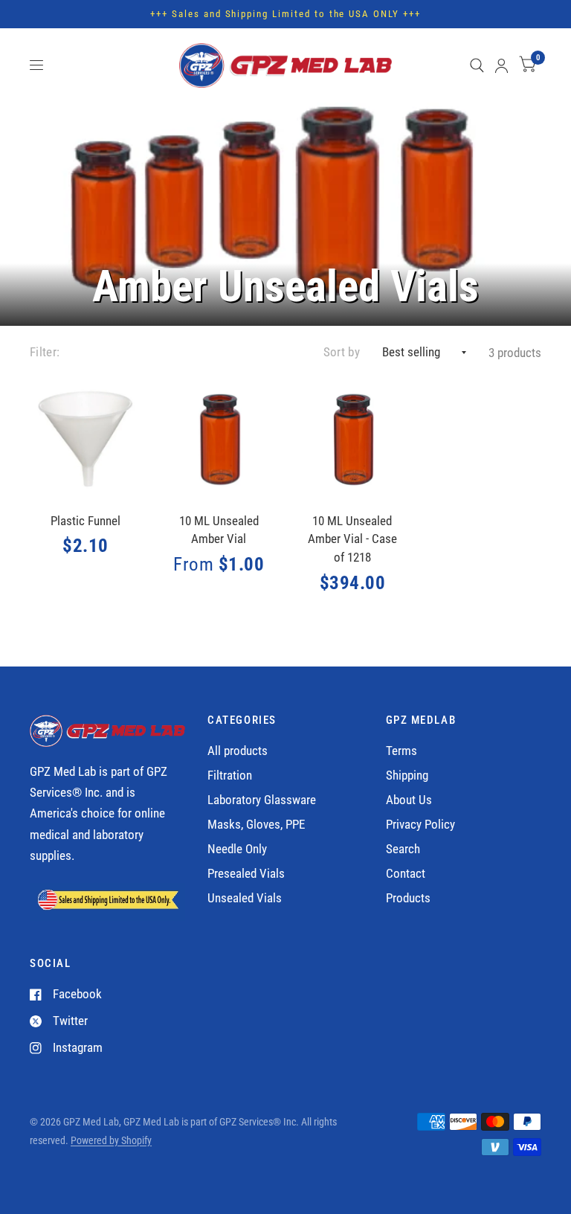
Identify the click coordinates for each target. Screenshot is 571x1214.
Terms (401, 751)
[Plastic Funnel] (86, 439)
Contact (405, 874)
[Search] (477, 65)
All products (237, 751)
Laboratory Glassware (261, 800)
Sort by (341, 352)
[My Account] (501, 65)
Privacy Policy (420, 825)
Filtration (229, 775)
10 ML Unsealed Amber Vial (219, 530)
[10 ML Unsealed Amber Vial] (219, 439)
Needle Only (237, 849)
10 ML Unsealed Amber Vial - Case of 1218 (352, 539)
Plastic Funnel (85, 521)
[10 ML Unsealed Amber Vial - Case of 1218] (352, 439)
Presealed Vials (246, 874)
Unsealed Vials (244, 898)
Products (408, 898)
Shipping (407, 775)
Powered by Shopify (111, 1140)
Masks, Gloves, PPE (256, 825)
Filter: (44, 352)
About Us (409, 800)
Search (403, 849)
